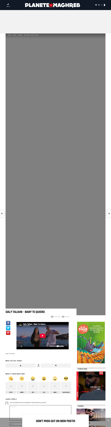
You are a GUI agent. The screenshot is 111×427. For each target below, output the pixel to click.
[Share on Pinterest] (8, 333)
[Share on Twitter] (8, 328)
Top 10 (8, 6)
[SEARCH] (102, 5)
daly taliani (10, 353)
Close (108, 420)
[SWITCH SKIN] (104, 5)
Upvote (21, 365)
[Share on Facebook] (8, 323)
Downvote (56, 365)
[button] (79, 386)
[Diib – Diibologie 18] (2, 213)
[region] (90, 386)
